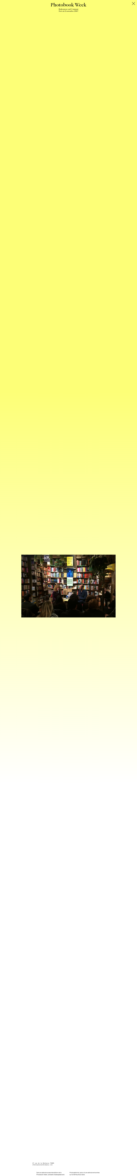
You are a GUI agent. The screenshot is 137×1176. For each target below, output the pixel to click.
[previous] (20, 583)
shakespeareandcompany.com (42, 1164)
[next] (116, 583)
